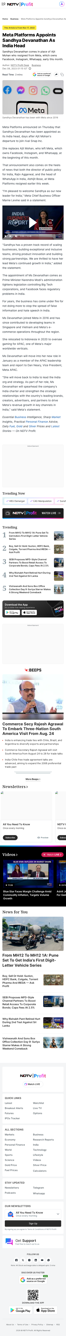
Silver (32, 426)
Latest (55, 426)
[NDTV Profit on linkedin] (35, 1260)
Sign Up (33, 1223)
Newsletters (12, 1187)
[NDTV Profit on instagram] (29, 1260)
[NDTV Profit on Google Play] (20, 1309)
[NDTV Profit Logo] (33, 1074)
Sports (8, 1154)
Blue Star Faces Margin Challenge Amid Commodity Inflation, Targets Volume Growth (27, 895)
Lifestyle (38, 1154)
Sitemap (49, 1324)
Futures (9, 1113)
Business (36, 65)
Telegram (38, 1187)
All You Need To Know (16, 824)
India (36, 1144)
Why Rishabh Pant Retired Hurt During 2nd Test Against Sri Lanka (21, 1022)
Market (56, 417)
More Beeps (32, 779)
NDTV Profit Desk (20, 65)
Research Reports (43, 1139)
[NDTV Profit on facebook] (16, 1260)
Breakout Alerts (14, 1108)
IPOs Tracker (12, 1118)
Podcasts (10, 1192)
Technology (40, 1149)
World (8, 1149)
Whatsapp (39, 1193)
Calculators (39, 1170)
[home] (20, 3)
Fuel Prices (11, 1170)
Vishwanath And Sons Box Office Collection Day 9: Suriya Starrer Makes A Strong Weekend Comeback (21, 1043)
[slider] (33, 232)
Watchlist (38, 1103)
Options (37, 1113)
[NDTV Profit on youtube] (42, 1260)
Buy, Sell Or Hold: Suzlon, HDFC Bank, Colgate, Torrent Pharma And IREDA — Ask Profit (20, 981)
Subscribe (10, 837)
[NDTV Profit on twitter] (23, 1260)
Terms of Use (22, 1324)
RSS (58, 1324)
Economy (10, 1139)
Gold (19, 426)
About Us (10, 1324)
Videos (37, 1160)
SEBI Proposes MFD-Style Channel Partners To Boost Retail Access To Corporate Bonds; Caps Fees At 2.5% (19, 1002)
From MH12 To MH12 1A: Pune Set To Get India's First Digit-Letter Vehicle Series (30, 960)
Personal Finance (37, 421)
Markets (9, 1134)
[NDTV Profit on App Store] (46, 1309)
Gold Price (11, 1165)
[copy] (62, 74)
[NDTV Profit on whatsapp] (48, 1260)
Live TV (37, 1108)
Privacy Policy (37, 1324)
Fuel (12, 426)
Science (9, 1160)
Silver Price (39, 1165)
